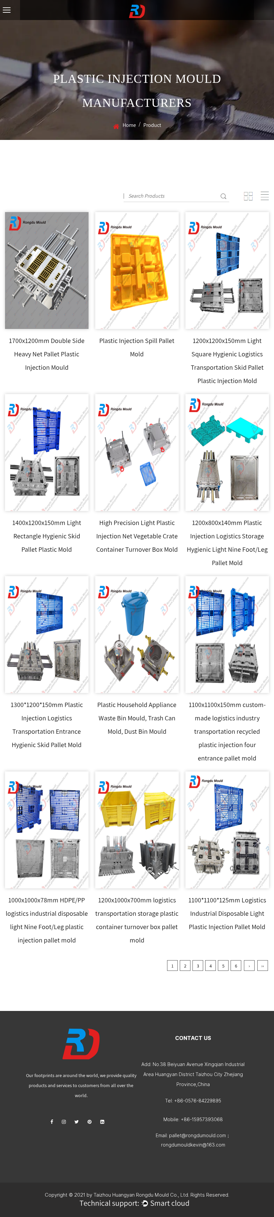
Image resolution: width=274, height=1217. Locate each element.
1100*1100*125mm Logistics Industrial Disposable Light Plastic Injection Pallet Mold (227, 913)
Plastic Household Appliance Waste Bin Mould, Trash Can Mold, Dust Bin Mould (136, 718)
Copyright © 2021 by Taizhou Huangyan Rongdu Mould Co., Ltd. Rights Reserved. (137, 1195)
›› (262, 966)
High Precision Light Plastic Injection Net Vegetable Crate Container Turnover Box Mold (137, 536)
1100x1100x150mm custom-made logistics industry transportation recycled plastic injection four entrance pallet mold (227, 731)
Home (129, 125)
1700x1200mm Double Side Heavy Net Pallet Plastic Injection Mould (47, 354)
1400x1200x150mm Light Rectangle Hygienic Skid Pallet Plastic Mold (46, 536)
